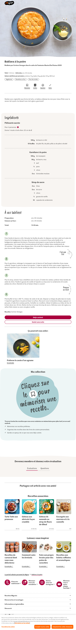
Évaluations (32, 468)
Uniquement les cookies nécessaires (62, 627)
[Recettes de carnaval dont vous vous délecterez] (12, 554)
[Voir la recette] (12, 514)
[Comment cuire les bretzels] (29, 554)
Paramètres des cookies (8, 627)
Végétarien (9, 79)
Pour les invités (33, 79)
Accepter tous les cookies (42, 627)
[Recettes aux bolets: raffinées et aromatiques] (63, 554)
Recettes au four (21, 79)
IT (12, 614)
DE (6, 614)
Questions (45, 468)
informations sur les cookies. (22, 623)
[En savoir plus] (23, 361)
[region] (38, 622)
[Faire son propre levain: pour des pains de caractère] (46, 554)
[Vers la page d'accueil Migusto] (9, 2)
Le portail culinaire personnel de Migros (17, 574)
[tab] (38, 595)
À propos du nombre (18, 127)
